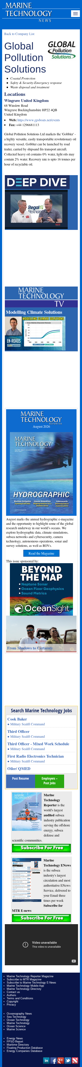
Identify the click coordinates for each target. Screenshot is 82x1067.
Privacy (11, 1004)
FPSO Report (15, 1041)
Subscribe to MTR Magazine (24, 979)
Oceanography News (19, 1013)
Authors (11, 995)
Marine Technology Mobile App (25, 985)
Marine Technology (18, 1023)
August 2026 (41, 426)
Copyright (12, 1001)
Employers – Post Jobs (50, 780)
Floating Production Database (25, 1047)
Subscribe (41, 848)
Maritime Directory (18, 1044)
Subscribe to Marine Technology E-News (31, 982)
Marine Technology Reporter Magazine (30, 976)
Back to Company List (19, 33)
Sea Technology (16, 1016)
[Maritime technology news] (28, 15)
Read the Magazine (41, 553)
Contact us (13, 992)
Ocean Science (16, 1026)
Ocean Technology (18, 1019)
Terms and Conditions (20, 998)
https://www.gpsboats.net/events (38, 120)
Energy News (15, 1038)
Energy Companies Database (24, 1051)
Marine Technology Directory (24, 988)
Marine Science (16, 1029)
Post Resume (20, 778)
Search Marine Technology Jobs (41, 710)
